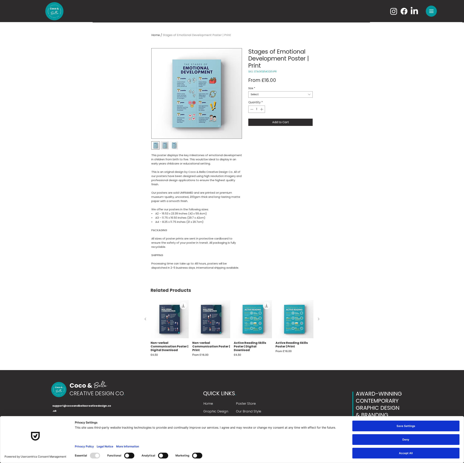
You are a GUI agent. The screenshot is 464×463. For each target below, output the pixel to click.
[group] (232, 330)
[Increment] (261, 109)
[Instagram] (393, 11)
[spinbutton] (256, 109)
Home (155, 35)
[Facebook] (404, 11)
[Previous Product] (145, 319)
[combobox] (280, 94)
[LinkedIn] (414, 11)
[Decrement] (251, 109)
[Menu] (431, 11)
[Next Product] (318, 319)
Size (251, 88)
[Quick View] (170, 319)
